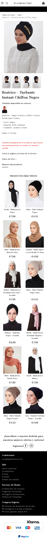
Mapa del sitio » (9, 159)
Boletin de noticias (10, 479)
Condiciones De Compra (13, 489)
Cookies (5, 477)
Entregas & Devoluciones (13, 494)
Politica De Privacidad (11, 497)
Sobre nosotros (9, 468)
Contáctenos (8, 471)
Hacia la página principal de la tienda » (19, 153)
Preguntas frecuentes (12, 491)
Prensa (5, 474)
